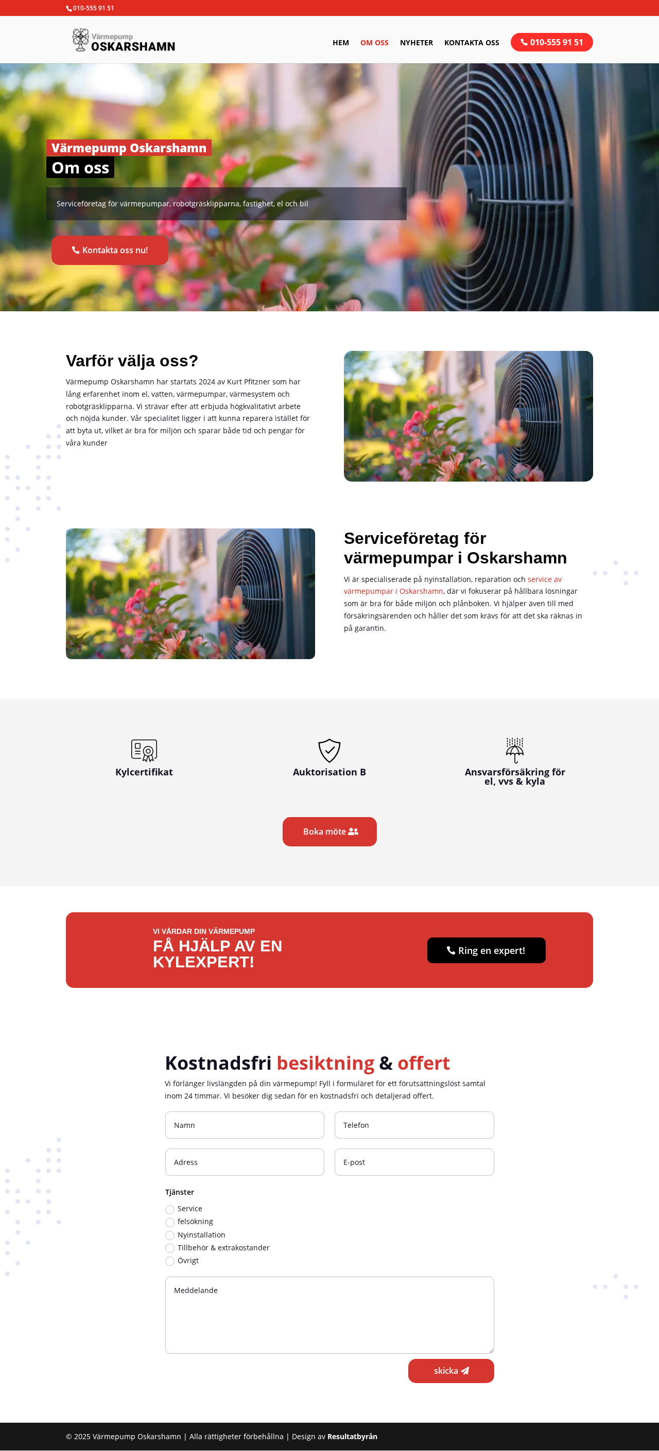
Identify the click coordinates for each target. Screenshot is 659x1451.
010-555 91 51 (556, 42)
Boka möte (324, 831)
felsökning (195, 1221)
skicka (446, 1370)
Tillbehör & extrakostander (224, 1247)
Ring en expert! (491, 950)
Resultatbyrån (352, 1436)
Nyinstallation (202, 1235)
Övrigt (188, 1260)
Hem (341, 43)
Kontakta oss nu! (115, 250)
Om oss (374, 43)
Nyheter (416, 43)
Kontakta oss (471, 43)
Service (190, 1208)
